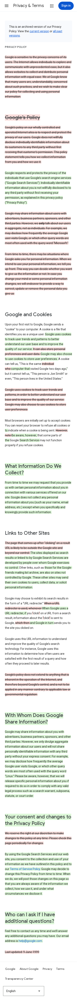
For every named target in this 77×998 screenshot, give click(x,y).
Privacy (47, 969)
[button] (6, 6)
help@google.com (30, 941)
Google (10, 969)
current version (39, 31)
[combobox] (23, 991)
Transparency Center (19, 979)
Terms (60, 969)
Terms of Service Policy (25, 869)
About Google (29, 969)
